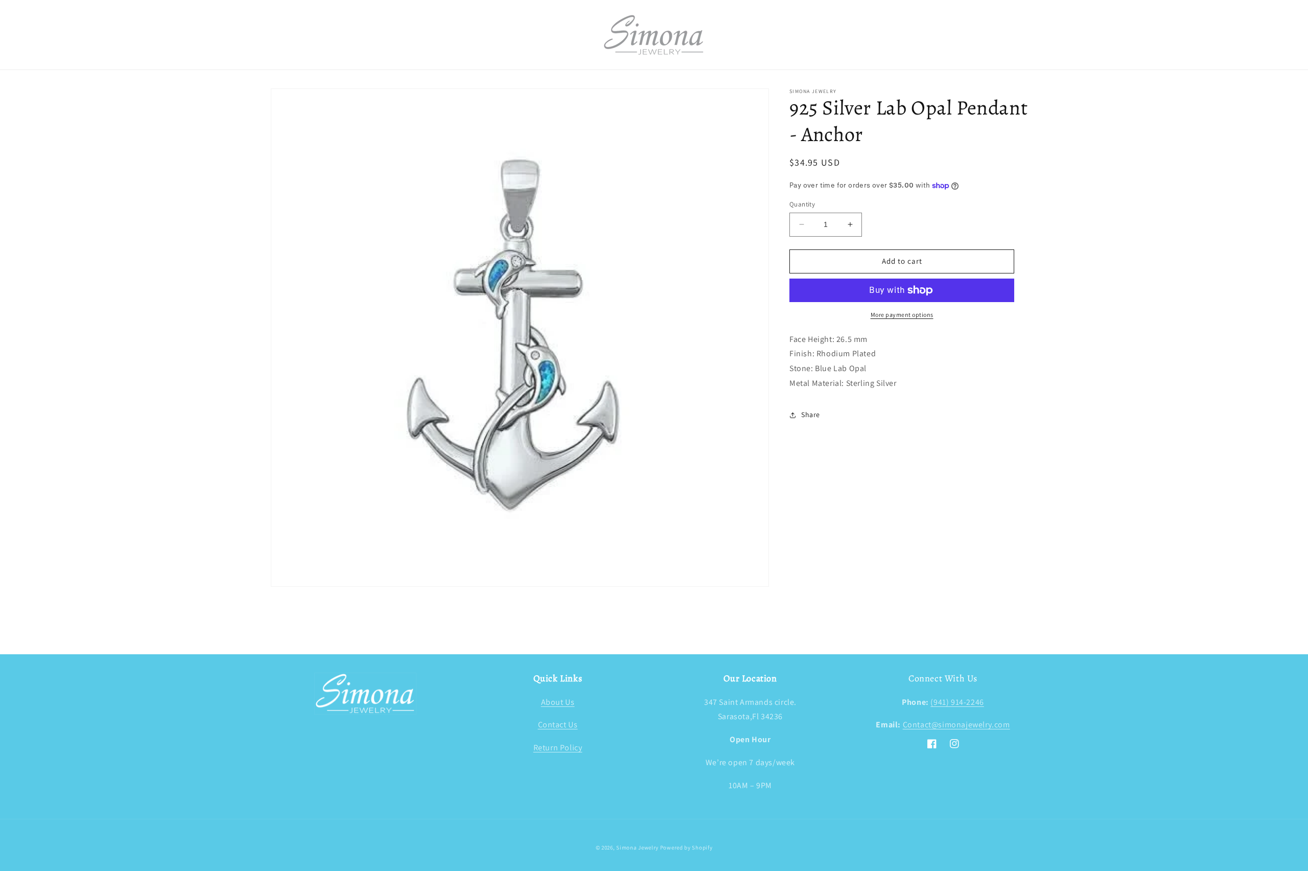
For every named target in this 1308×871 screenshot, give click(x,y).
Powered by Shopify (686, 847)
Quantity (802, 204)
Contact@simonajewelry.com (956, 724)
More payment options (902, 314)
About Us (558, 702)
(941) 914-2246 (957, 702)
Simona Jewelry (637, 847)
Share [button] (810, 414)
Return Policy (557, 747)
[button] (282, 35)
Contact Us (558, 724)
